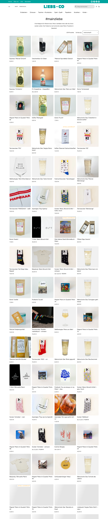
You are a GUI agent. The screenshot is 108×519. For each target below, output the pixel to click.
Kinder (84, 12)
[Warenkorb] (99, 6)
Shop (16, 6)
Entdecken (23, 12)
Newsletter (28, 1)
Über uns (16, 1)
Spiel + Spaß (58, 12)
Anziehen (77, 12)
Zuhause (32, 12)
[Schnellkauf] (29, 55)
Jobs (21, 1)
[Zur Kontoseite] (96, 6)
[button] (84, 6)
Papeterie (68, 12)
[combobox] (84, 6)
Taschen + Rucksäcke (44, 12)
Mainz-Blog (22, 6)
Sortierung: (79, 32)
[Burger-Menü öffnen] (9, 6)
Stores (10, 1)
